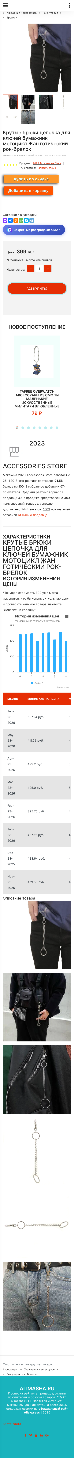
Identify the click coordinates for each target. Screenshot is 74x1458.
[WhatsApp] (21, 220)
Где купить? (37, 288)
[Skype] (26, 220)
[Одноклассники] (15, 220)
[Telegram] (31, 220)
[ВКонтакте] (10, 220)
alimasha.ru (37, 1388)
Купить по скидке (31, 179)
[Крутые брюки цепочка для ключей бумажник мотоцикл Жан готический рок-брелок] (37, 58)
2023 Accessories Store (47, 163)
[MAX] (5, 220)
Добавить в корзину (28, 190)
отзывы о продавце (32, 515)
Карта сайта (12, 1424)
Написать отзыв (46, 167)
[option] (37, 58)
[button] (17, 427)
